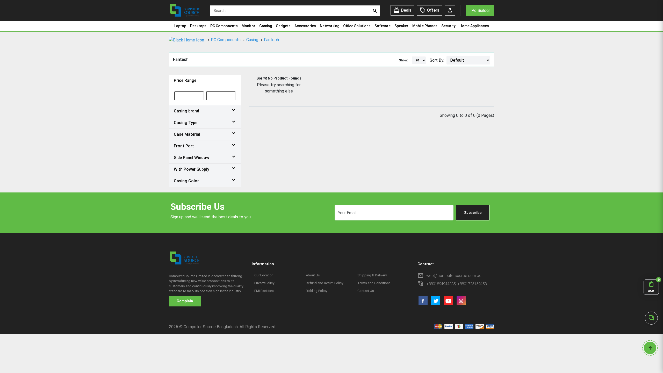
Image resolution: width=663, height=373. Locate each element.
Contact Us (365, 291)
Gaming (265, 26)
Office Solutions (357, 26)
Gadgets (283, 26)
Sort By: (437, 60)
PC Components (224, 26)
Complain (185, 301)
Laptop (180, 26)
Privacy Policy (264, 283)
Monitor (248, 26)
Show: (403, 60)
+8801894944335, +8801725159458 (456, 284)
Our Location (263, 275)
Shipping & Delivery (372, 275)
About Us (313, 275)
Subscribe (472, 213)
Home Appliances (474, 26)
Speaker (401, 26)
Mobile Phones (424, 26)
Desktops (198, 26)
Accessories (305, 26)
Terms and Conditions (374, 283)
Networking (329, 26)
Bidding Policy (316, 291)
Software (382, 26)
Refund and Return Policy (324, 283)
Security (448, 26)
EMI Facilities (264, 291)
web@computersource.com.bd (453, 275)
